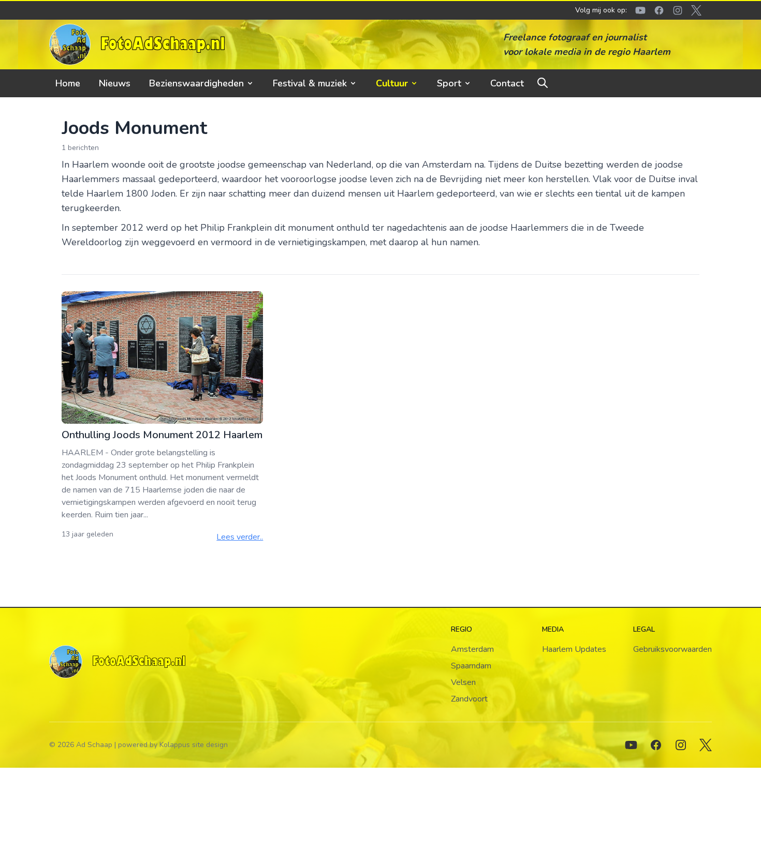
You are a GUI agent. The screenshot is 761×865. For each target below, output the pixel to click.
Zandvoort (469, 699)
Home (67, 83)
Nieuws (114, 83)
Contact (507, 83)
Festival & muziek (310, 83)
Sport (449, 83)
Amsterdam (472, 649)
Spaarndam (471, 666)
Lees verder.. (239, 537)
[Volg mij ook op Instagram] (681, 745)
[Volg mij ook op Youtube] (631, 745)
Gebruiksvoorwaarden (672, 649)
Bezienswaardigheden (196, 83)
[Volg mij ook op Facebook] (656, 745)
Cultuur (392, 83)
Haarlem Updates (574, 649)
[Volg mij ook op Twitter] (705, 745)
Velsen (463, 682)
